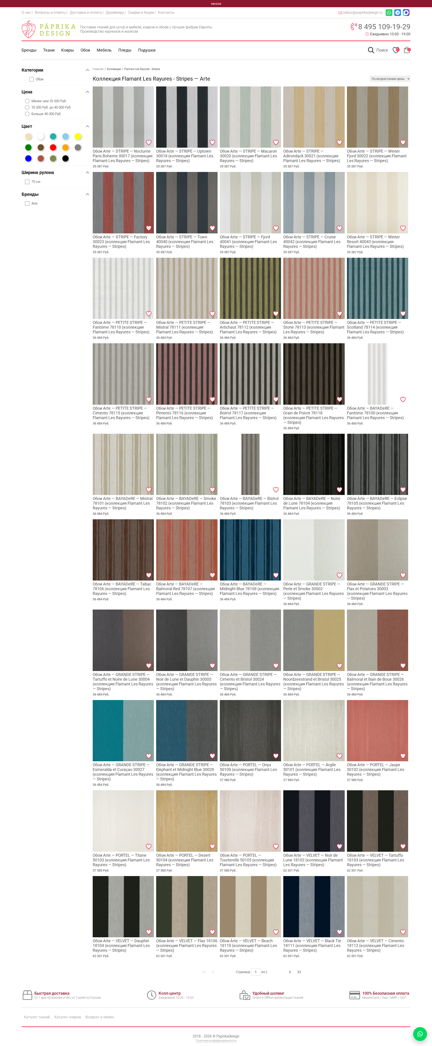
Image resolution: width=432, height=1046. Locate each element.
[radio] (57, 101)
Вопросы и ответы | (51, 12)
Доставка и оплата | (87, 12)
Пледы (124, 50)
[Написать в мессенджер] (420, 1034)
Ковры (67, 50)
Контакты (166, 12)
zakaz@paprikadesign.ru (362, 12)
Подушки (146, 50)
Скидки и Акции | (142, 12)
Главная (98, 69)
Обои (85, 50)
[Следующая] (290, 972)
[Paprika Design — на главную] (49, 29)
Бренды (29, 50)
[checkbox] (59, 79)
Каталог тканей (37, 1017)
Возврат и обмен (100, 1017)
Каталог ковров (67, 1017)
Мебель (104, 50)
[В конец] (299, 972)
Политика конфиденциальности (216, 1040)
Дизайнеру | (116, 12)
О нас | (27, 12)
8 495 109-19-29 (384, 27)
